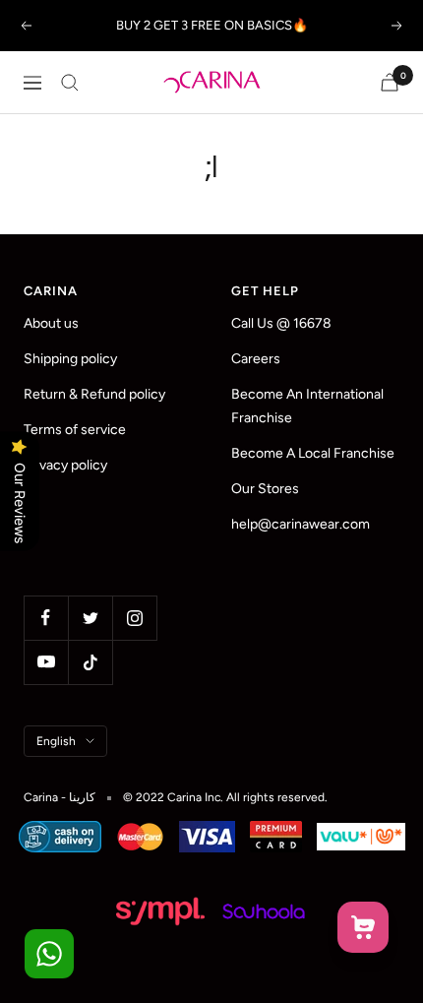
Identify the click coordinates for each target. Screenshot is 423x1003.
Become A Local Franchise (312, 453)
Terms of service (75, 429)
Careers (255, 358)
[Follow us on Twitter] (90, 618)
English (56, 741)
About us (51, 323)
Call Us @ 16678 (281, 323)
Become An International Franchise (307, 406)
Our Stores (265, 488)
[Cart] (389, 82)
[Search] (70, 83)
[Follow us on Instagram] (134, 618)
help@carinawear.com (300, 524)
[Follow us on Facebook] (46, 618)
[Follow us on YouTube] (46, 662)
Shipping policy (70, 358)
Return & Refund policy (94, 394)
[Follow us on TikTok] (90, 662)
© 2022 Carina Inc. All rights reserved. (225, 797)
